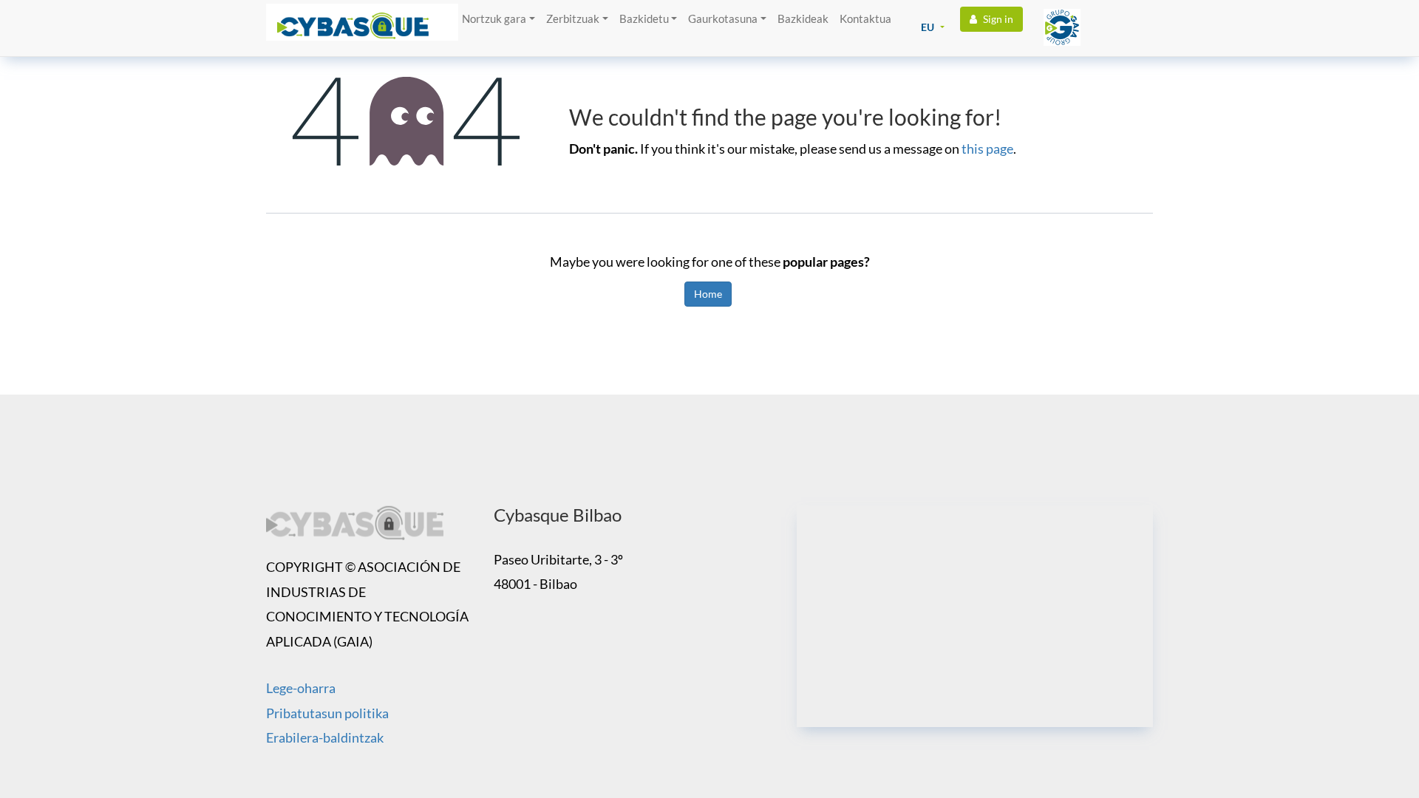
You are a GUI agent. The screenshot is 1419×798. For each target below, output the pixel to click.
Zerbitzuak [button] (572, 18)
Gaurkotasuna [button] (723, 18)
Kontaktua (865, 18)
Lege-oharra (301, 688)
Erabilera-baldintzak (325, 737)
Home (708, 293)
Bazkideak (802, 18)
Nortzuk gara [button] (494, 18)
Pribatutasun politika (327, 713)
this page (987, 148)
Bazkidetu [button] (644, 18)
